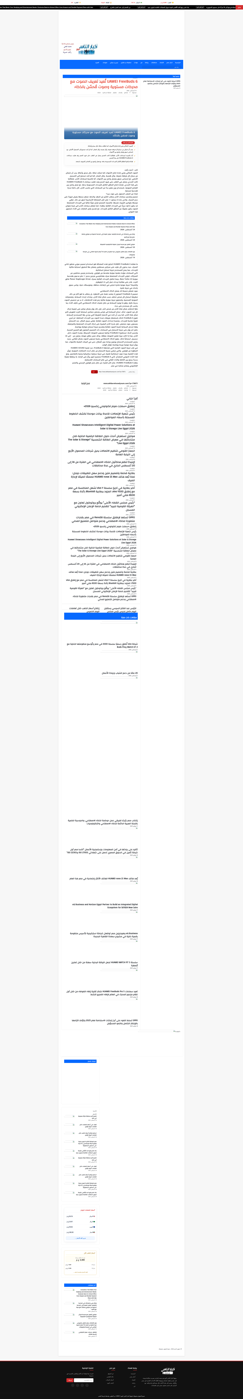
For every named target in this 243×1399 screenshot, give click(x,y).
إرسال (70, 1380)
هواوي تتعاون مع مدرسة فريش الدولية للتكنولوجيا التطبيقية (88, 1315)
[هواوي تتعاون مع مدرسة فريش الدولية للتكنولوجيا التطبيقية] (69, 1315)
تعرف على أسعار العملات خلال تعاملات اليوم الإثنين (88, 1125)
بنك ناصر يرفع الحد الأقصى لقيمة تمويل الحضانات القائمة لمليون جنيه (86, 1152)
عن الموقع (111, 1373)
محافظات (154, 62)
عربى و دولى (114, 62)
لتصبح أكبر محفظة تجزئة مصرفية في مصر (87, 1117)
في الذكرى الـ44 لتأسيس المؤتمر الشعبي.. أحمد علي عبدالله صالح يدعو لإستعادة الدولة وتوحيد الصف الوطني (87, 7)
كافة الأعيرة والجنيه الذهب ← (80, 1272)
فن (141, 62)
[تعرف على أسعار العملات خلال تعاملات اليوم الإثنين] (69, 1125)
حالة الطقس (110, 1377)
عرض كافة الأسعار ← (80, 1238)
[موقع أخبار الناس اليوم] (79, 49)
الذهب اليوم (110, 1383)
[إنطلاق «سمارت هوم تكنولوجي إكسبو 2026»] (69, 1332)
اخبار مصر (169, 62)
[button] (142, 53)
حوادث (136, 62)
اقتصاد (162, 62)
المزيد (97, 62)
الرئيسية (177, 62)
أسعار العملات (110, 1380)
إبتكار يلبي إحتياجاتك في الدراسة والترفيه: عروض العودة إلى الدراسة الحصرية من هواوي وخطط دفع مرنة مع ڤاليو (86, 1306)
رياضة (146, 62)
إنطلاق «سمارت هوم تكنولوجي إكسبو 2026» (88, 1333)
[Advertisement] (121, 23)
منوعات (105, 62)
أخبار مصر (132, 1377)
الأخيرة (95, 1111)
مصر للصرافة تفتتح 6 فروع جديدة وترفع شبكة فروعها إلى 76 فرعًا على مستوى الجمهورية (87, 1143)
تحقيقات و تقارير (126, 62)
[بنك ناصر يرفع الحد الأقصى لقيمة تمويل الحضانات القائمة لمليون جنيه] (69, 1151)
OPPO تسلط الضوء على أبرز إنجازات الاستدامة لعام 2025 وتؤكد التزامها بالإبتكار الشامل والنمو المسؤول (161, 83)
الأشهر (95, 1114)
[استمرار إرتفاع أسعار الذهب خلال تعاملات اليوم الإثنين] (69, 1133)
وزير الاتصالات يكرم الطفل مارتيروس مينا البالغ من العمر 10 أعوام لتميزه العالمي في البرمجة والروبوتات (86, 1325)
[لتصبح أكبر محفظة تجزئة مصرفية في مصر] (69, 1116)
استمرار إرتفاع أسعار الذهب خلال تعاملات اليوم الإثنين (88, 1134)
